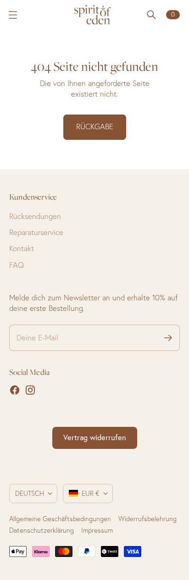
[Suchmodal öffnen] (151, 15)
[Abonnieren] (168, 337)
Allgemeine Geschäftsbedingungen (60, 519)
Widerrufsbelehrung (147, 519)
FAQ (16, 265)
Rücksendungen (35, 216)
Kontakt (21, 248)
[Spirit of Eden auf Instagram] (30, 390)
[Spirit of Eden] (94, 15)
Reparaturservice (36, 232)
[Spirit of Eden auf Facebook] (14, 390)
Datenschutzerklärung (41, 530)
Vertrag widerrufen (94, 437)
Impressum (97, 530)
